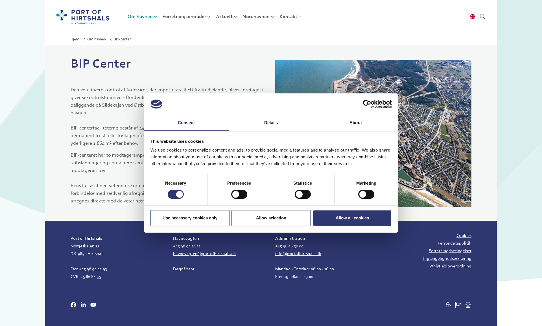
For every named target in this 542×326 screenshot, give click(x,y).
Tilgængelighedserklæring (446, 258)
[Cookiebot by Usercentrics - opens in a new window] (367, 104)
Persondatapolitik (454, 243)
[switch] (239, 194)
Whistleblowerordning (450, 266)
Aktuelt (224, 17)
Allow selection (271, 217)
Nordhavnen (256, 17)
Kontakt (288, 17)
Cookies (463, 236)
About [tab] (355, 122)
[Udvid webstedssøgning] (482, 17)
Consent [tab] (186, 122)
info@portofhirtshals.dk (298, 254)
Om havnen (140, 17)
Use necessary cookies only (190, 217)
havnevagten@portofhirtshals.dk (204, 254)
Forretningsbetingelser (450, 251)
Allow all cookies (352, 217)
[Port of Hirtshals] (82, 17)
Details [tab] (271, 122)
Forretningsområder (184, 17)
